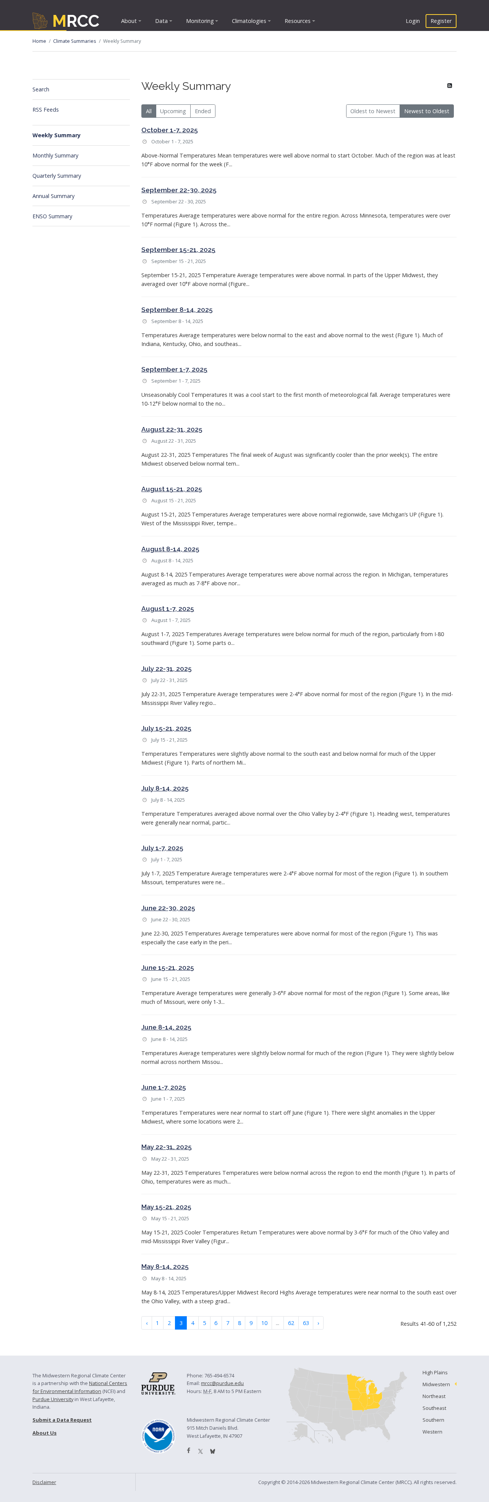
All (149, 111)
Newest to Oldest (426, 111)
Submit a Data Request (62, 1419)
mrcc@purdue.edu (222, 1383)
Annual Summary (53, 196)
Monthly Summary (55, 155)
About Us (44, 1432)
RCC (75, 21)
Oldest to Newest (372, 111)
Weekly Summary (56, 135)
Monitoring (200, 20)
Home (39, 41)
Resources (298, 20)
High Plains (435, 1372)
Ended (203, 111)
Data (161, 20)
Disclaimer (44, 1482)
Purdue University (52, 1399)
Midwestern (436, 1384)
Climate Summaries (74, 41)
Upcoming (173, 111)
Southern (433, 1419)
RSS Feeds (45, 109)
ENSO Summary (52, 216)
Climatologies (249, 20)
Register (441, 20)
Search (40, 89)
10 (264, 1323)
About (129, 20)
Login (413, 20)
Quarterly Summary (56, 175)
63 (306, 1323)
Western (432, 1431)
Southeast (434, 1408)
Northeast (434, 1396)
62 (291, 1323)
